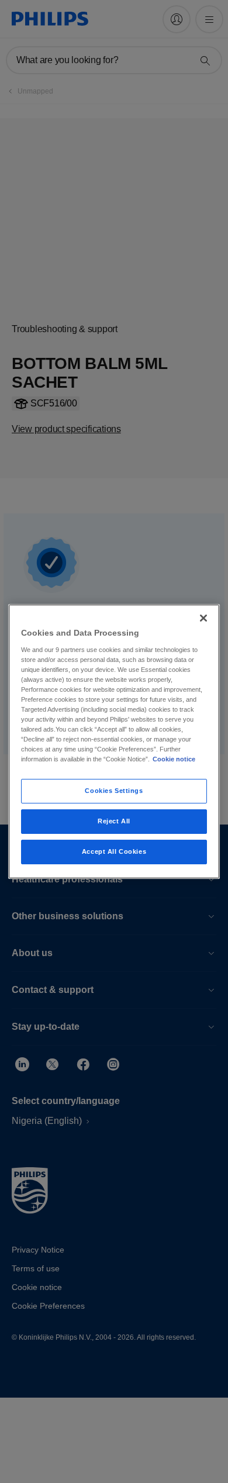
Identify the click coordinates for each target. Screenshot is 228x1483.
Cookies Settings (114, 790)
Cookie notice (174, 759)
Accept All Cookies (114, 851)
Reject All (114, 821)
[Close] (203, 618)
